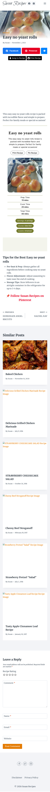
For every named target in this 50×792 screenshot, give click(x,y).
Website (7, 738)
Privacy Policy (31, 777)
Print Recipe (35, 58)
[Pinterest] (34, 3)
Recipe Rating (9, 671)
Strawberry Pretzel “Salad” (21, 577)
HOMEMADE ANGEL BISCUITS (13, 316)
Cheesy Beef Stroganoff (19, 528)
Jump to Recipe (18, 58)
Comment (9, 683)
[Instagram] (31, 764)
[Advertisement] (25, 87)
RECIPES (6, 33)
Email (7, 727)
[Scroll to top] (44, 788)
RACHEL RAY (40, 314)
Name (7, 716)
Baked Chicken (14, 374)
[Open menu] (44, 3)
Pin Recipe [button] (32, 153)
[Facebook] (29, 3)
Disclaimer (17, 777)
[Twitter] (25, 764)
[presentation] (25, 355)
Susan (7, 43)
